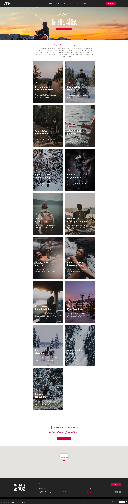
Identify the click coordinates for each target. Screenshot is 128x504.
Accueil (64, 486)
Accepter (122, 501)
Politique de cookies (91, 489)
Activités (64, 491)
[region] (48, 82)
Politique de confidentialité (92, 486)
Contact (64, 492)
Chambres (65, 489)
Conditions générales (91, 488)
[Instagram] (116, 492)
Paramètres (114, 501)
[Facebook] (120, 492)
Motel (64, 488)
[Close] (126, 502)
